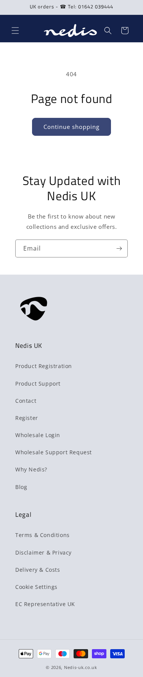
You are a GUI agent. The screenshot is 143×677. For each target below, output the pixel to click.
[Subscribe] (119, 248)
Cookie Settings (36, 586)
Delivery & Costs (37, 569)
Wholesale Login (37, 435)
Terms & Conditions (42, 535)
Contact (25, 400)
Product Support (38, 383)
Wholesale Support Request (53, 452)
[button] (15, 30)
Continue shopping (71, 126)
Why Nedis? (31, 469)
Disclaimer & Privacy (43, 552)
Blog (21, 486)
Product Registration (43, 366)
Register (26, 417)
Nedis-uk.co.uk (80, 667)
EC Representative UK (45, 604)
